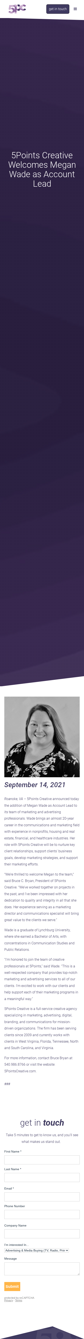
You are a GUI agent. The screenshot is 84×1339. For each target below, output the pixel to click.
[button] (75, 9)
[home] (16, 9)
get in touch (58, 9)
